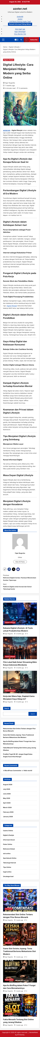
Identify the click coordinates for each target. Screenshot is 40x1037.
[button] (3, 40)
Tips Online (7, 867)
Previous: (19, 577)
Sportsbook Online (9, 858)
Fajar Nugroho (10, 83)
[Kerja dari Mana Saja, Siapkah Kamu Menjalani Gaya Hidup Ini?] (20, 682)
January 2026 (8, 816)
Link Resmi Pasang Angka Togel (20, 21)
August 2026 (7, 784)
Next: (17, 586)
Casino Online (8, 830)
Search (6, 708)
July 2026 (6, 789)
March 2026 (7, 807)
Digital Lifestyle (9, 60)
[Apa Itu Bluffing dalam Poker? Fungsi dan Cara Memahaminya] (20, 971)
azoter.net (20, 8)
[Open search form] (21, 40)
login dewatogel (20, 31)
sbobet (20, 19)
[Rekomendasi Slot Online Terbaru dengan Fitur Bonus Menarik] (20, 900)
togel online (7, 872)
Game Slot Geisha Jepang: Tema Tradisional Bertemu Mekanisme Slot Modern (19, 951)
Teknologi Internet (9, 863)
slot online (6, 853)
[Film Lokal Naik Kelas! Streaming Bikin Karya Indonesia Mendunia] (20, 648)
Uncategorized (8, 876)
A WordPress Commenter (12, 770)
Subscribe (33, 40)
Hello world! (28, 770)
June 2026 (7, 794)
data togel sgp (20, 29)
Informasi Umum (9, 840)
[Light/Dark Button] (16, 40)
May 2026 (6, 798)
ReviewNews (33, 1032)
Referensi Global (9, 849)
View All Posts (20, 562)
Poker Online (7, 844)
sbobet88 (20, 16)
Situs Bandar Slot (20, 34)
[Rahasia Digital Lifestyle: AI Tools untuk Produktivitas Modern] (20, 614)
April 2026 (6, 803)
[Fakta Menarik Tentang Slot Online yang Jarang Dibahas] (20, 1005)
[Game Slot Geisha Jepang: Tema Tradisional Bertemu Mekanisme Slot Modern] (20, 934)
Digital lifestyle (12, 306)
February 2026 (8, 812)
